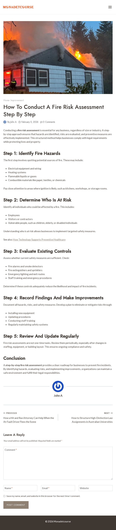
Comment (11, 449)
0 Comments (49, 122)
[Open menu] (110, 7)
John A (13, 122)
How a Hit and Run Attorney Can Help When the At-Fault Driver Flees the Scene (28, 417)
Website (84, 488)
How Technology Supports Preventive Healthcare (39, 239)
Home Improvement (13, 100)
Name (8, 488)
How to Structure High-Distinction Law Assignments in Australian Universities (92, 417)
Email (45, 488)
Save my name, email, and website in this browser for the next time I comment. (43, 496)
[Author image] (4, 122)
